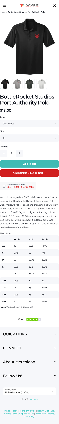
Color (2, 117)
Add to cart (29, 164)
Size (2, 131)
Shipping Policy (26, 413)
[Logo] (29, 5)
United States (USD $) (17, 392)
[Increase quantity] (19, 153)
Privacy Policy (10, 411)
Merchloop (33, 399)
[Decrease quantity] (3, 153)
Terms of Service (27, 411)
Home (2, 12)
